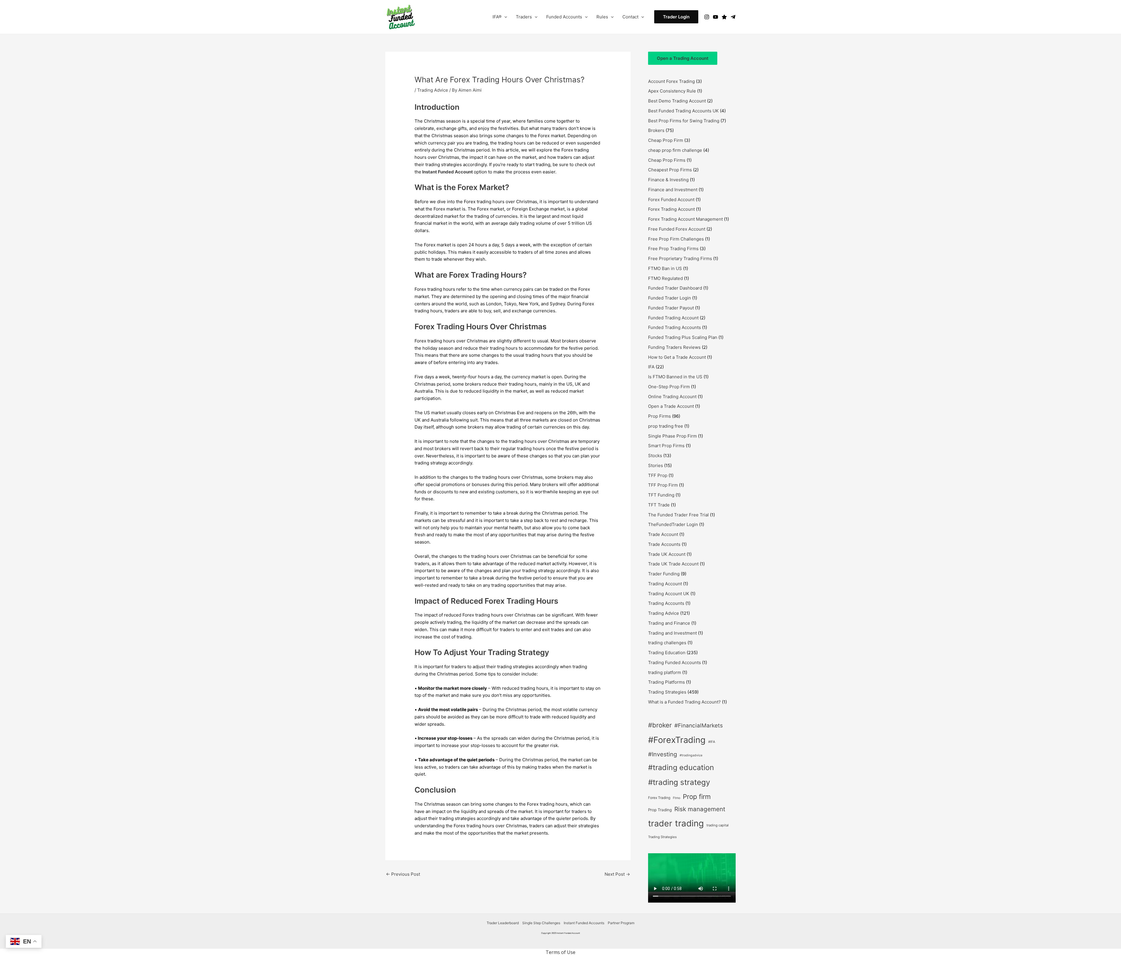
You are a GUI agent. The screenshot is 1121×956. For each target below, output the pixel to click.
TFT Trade (659, 505)
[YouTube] (715, 17)
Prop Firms (659, 416)
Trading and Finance (669, 623)
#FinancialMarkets (698, 725)
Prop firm (697, 796)
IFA (651, 367)
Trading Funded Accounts (674, 662)
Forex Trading (659, 797)
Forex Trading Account (671, 209)
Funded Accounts (564, 17)
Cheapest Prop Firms (670, 170)
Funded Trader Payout (671, 308)
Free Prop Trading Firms (673, 248)
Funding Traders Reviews (674, 347)
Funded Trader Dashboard (675, 288)
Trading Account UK (668, 593)
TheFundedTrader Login (673, 524)
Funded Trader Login (669, 298)
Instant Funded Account (447, 172)
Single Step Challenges (541, 923)
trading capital (717, 825)
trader (660, 823)
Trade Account (663, 534)
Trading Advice (432, 90)
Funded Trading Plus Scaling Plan (682, 337)
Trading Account (665, 583)
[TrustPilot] (724, 17)
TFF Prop (657, 475)
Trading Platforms (666, 682)
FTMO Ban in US (665, 268)
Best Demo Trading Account (677, 101)
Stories (655, 465)
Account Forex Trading (671, 81)
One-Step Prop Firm (669, 386)
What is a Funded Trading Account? (684, 702)
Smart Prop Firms (666, 445)
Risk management (699, 809)
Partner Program (621, 923)
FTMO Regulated (665, 278)
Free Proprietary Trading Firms (680, 258)
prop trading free (665, 426)
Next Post (617, 874)
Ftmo (676, 798)
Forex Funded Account (671, 199)
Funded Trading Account (673, 318)
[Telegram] (733, 17)
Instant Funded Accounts (584, 923)
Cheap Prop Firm (665, 140)
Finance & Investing (668, 179)
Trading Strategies (667, 692)
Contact (630, 17)
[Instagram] (706, 17)
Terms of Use (560, 952)
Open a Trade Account (671, 406)
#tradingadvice (691, 755)
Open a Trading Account (683, 58)
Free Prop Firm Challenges (676, 239)
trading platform (664, 672)
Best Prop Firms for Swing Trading (683, 120)
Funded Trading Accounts (674, 327)
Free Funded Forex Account (676, 229)
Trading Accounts (666, 603)
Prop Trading (660, 809)
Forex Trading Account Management (685, 219)
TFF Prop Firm (663, 485)
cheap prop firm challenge (675, 150)
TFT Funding (661, 495)
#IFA (711, 742)
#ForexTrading (677, 740)
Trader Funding (664, 574)
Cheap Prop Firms (666, 160)
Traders (524, 17)
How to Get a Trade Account (677, 357)
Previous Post (403, 874)
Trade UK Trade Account (673, 564)
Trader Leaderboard (503, 923)
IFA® (497, 17)
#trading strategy (679, 782)
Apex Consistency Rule (672, 91)
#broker (660, 725)
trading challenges (667, 642)
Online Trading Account (672, 396)
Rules (602, 17)
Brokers (656, 130)
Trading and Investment (672, 633)
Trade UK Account (666, 554)
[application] (504, 16)
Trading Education (666, 652)
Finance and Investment (672, 189)
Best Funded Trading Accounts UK (683, 111)
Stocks (655, 455)
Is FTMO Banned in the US (675, 376)
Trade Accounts (664, 544)
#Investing (662, 754)
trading (689, 823)
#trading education (681, 767)
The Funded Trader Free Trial (678, 515)
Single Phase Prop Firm (672, 436)
